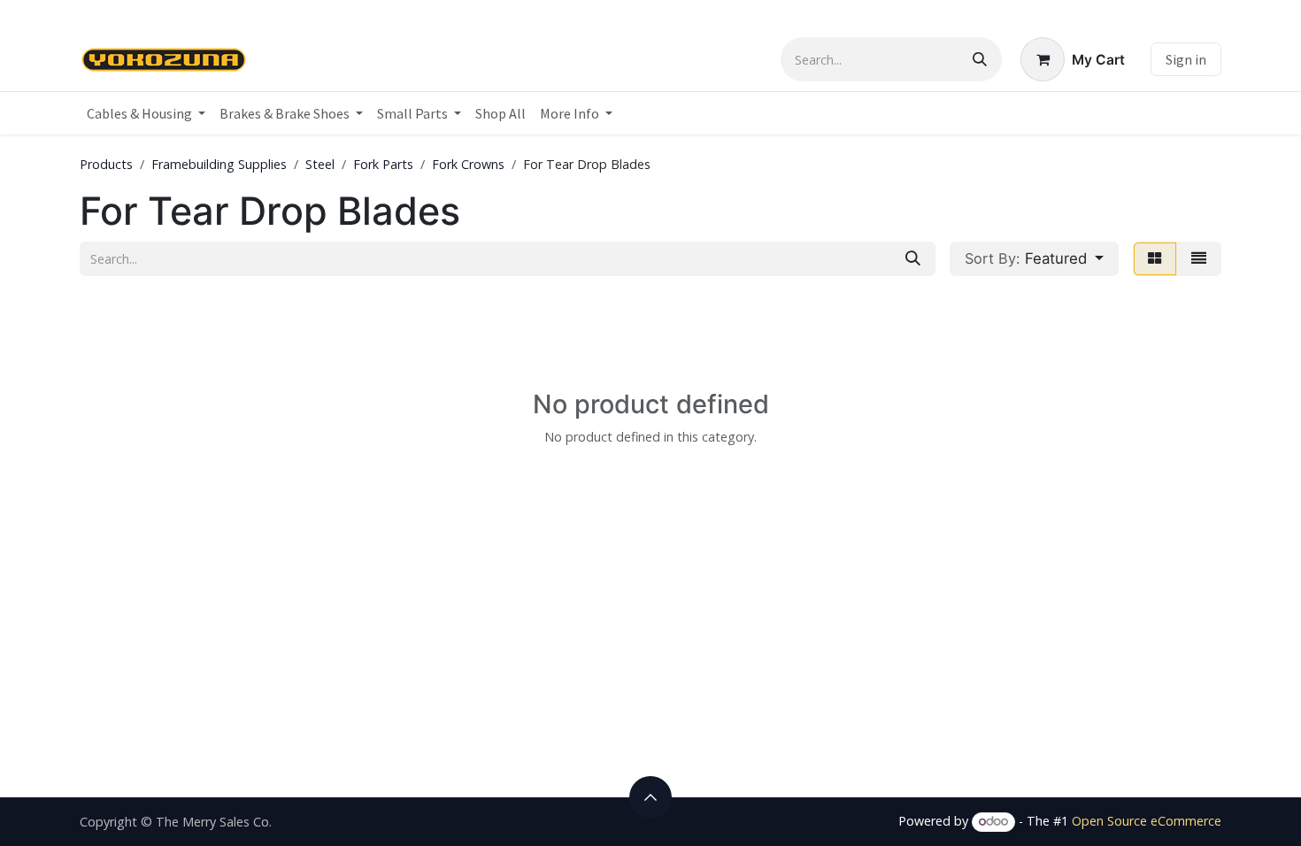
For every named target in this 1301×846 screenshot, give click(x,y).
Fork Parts (383, 164)
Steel (320, 164)
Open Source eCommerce (1146, 820)
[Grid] (1155, 259)
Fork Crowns (468, 164)
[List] (1198, 259)
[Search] (980, 59)
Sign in (1186, 59)
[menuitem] (146, 113)
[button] (1034, 259)
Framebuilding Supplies (219, 164)
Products (106, 164)
